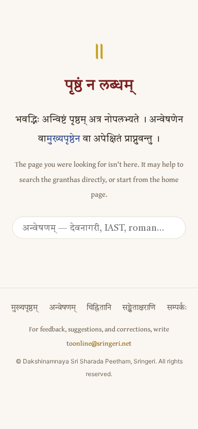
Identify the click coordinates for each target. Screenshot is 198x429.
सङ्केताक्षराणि (138, 308)
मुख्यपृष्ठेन (63, 139)
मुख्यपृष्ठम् (24, 308)
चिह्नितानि (99, 308)
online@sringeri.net (102, 343)
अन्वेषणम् (62, 308)
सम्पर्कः (177, 308)
